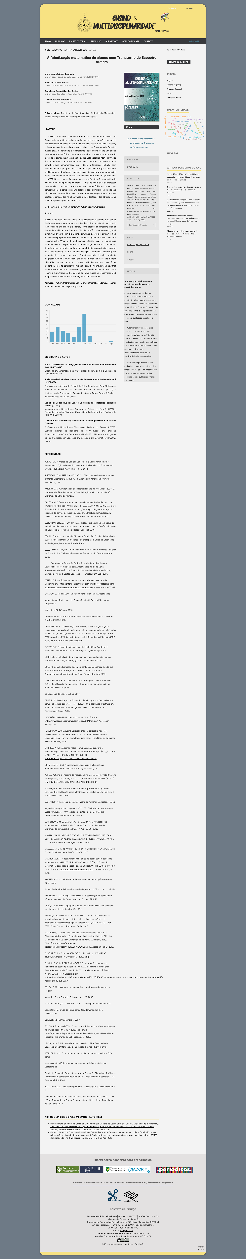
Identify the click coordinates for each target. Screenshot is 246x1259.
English (170, 80)
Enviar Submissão (178, 62)
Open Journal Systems (176, 50)
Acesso (189, 8)
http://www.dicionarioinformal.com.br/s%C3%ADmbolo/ (71, 721)
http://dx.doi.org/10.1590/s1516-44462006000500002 (71, 782)
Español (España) (174, 85)
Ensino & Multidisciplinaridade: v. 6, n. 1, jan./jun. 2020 (84, 1129)
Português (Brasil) (174, 97)
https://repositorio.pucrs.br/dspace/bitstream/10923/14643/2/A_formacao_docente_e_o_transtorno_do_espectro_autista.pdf (103, 977)
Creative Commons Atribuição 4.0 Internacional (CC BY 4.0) (123, 1236)
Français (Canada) (174, 89)
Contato (148, 41)
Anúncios (96, 41)
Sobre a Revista (130, 41)
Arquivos (60, 41)
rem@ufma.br (126, 1230)
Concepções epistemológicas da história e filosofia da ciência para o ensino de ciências (184, 190)
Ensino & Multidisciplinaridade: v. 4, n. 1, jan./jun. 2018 (87, 1138)
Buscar (195, 41)
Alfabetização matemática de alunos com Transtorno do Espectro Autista (142, 143)
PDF (130, 127)
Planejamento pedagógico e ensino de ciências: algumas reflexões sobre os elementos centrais (182, 234)
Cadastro (172, 8)
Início (48, 41)
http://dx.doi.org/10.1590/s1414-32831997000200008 (71, 758)
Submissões (111, 41)
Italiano (170, 93)
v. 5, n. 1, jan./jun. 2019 (75, 50)
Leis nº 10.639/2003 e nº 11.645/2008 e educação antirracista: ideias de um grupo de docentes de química (183, 177)
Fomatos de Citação (138, 225)
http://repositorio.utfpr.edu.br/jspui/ (76, 869)
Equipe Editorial (78, 41)
